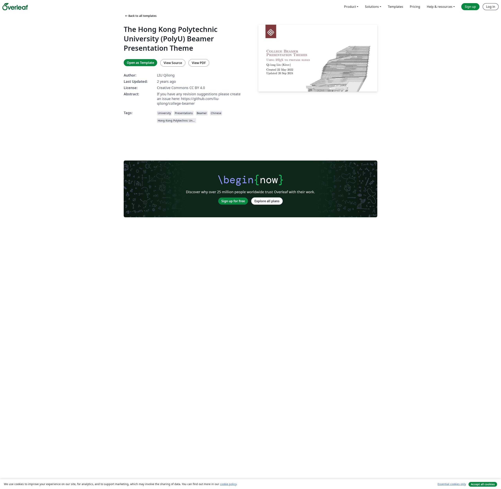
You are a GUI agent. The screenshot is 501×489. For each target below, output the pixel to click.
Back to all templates (140, 16)
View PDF (199, 63)
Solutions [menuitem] (372, 7)
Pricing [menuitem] (415, 7)
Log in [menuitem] (490, 7)
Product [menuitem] (350, 7)
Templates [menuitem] (395, 7)
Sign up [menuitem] (470, 7)
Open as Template (140, 62)
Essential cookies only (452, 484)
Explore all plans (266, 201)
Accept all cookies (483, 484)
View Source (173, 63)
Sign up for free (233, 201)
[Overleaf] (15, 6)
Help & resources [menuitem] (439, 7)
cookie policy (228, 484)
